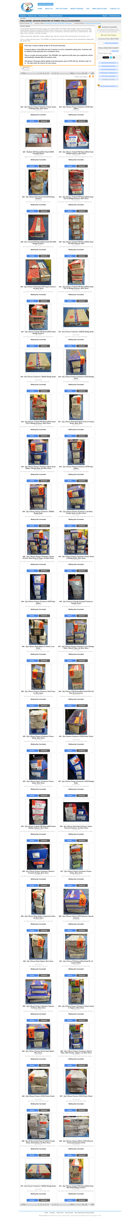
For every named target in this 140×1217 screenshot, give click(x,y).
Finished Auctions (56, 16)
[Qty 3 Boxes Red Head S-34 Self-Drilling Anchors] (38, 182)
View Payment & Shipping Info (108, 72)
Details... (32, 121)
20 (86, 73)
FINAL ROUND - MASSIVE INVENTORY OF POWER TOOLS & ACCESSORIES (49, 18)
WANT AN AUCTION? (99, 9)
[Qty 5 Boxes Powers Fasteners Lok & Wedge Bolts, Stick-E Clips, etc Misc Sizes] (76, 632)
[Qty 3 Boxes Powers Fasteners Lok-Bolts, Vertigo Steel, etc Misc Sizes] (76, 497)
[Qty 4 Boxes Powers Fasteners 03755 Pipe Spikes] (38, 587)
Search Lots (32, 16)
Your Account (43, 16)
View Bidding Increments (108, 66)
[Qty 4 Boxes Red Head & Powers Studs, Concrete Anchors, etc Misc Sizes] (76, 812)
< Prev (23, 73)
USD (31, 23)
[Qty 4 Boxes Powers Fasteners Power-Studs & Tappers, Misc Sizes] (76, 991)
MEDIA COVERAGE (77, 9)
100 (92, 73)
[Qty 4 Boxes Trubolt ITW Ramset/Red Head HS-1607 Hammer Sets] (76, 227)
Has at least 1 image (105, 53)
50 (89, 73)
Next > (73, 73)
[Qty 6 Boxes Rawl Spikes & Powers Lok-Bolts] (38, 632)
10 (83, 73)
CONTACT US (115, 9)
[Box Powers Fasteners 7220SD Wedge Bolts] (76, 317)
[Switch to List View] (93, 76)
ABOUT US (49, 9)
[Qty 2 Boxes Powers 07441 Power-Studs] (38, 1081)
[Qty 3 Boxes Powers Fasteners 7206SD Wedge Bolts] (38, 497)
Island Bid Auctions (45, 4)
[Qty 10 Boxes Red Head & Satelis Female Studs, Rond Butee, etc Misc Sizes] (38, 1126)
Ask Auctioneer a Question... (108, 86)
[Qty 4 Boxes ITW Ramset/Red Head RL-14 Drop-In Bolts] (76, 946)
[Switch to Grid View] (89, 76)
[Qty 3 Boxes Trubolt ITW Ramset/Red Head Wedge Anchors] (38, 317)
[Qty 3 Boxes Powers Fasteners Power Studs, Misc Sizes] (38, 722)
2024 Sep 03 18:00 (26, 69)
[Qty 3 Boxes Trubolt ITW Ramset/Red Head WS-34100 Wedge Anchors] (76, 1171)
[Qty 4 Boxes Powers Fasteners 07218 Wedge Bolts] (76, 767)
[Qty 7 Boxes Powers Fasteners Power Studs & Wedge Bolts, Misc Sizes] (76, 542)
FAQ (87, 9)
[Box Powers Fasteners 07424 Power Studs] (76, 722)
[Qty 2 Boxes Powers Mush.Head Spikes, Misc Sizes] (38, 1036)
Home (46, 1212)
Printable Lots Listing (108, 79)
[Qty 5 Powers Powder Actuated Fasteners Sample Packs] (76, 587)
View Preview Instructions (108, 62)
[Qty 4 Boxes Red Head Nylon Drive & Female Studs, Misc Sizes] (76, 407)
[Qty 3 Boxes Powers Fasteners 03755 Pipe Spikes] (76, 452)
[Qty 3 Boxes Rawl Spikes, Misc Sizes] (38, 946)
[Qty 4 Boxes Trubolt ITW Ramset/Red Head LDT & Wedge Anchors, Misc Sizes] (76, 182)
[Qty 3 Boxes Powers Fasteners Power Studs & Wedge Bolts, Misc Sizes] (38, 92)
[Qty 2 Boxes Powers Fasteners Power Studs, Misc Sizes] (38, 767)
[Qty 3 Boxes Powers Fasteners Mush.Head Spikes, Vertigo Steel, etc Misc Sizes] (38, 452)
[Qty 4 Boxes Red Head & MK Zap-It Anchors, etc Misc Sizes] (38, 272)
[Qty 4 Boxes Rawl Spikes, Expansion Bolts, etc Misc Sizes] (38, 901)
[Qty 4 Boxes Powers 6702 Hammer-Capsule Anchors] (76, 901)
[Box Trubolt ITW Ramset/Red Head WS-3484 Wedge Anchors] (38, 227)
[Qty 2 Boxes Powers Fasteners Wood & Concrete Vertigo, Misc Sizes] (38, 857)
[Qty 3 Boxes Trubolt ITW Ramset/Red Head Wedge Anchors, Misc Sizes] (76, 137)
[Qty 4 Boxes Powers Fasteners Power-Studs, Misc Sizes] (76, 857)
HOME (40, 9)
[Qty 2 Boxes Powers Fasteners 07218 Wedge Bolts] (76, 362)
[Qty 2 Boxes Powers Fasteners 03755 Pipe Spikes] (76, 92)
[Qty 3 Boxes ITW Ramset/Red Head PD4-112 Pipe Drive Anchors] (76, 677)
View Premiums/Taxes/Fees (108, 69)
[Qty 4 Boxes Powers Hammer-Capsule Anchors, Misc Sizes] (38, 991)
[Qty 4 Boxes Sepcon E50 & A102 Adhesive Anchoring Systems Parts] (76, 1126)
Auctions (23, 16)
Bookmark (44, 121)
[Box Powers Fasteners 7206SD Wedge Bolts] (38, 1171)
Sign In (105, 16)
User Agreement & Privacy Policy (84, 1212)
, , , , (58, 23)
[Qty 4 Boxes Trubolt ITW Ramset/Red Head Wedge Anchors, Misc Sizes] (38, 812)
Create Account (114, 16)
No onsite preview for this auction (92, 23)
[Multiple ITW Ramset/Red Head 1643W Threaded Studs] (38, 137)
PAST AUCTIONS (61, 9)
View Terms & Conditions (108, 76)
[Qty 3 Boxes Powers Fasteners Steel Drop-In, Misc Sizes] (38, 677)
